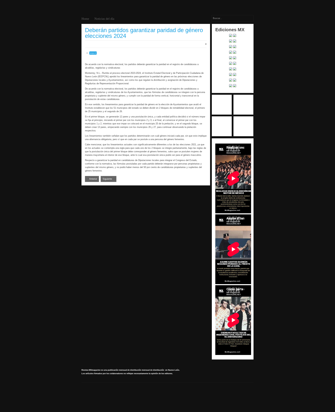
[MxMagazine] (94, 7)
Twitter (222, 126)
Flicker (243, 126)
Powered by (238, 393)
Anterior (93, 179)
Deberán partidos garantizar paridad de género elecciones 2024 (144, 33)
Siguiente (108, 179)
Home (85, 18)
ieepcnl (93, 53)
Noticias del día (104, 18)
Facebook (222, 105)
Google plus (243, 105)
